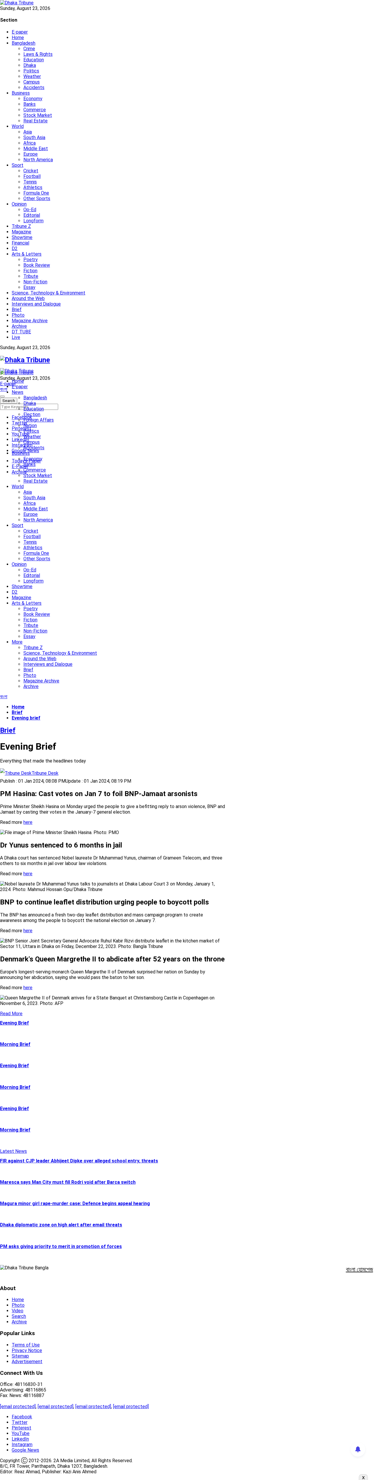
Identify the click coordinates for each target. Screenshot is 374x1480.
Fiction (30, 270)
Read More (11, 1013)
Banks (29, 104)
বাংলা (3, 389)
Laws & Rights (38, 54)
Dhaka (29, 65)
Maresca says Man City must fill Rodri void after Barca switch (68, 1182)
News (17, 392)
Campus (31, 82)
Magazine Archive (30, 320)
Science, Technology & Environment (48, 293)
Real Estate (35, 121)
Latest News (13, 1151)
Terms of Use (26, 1345)
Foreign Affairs (38, 420)
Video (17, 1310)
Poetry (30, 259)
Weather (32, 76)
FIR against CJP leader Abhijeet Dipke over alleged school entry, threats (79, 1161)
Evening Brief (14, 1023)
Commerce (34, 109)
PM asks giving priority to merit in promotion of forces (61, 1246)
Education (33, 60)
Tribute (30, 276)
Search (19, 1316)
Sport (17, 165)
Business (21, 93)
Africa (29, 143)
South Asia (34, 137)
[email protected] (18, 1406)
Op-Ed (29, 209)
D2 (15, 248)
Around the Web (28, 298)
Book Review (36, 265)
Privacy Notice (27, 1350)
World (18, 126)
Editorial (31, 215)
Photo (18, 315)
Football (32, 176)
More (17, 642)
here (27, 822)
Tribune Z (21, 226)
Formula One (36, 193)
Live (16, 337)
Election (31, 414)
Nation (30, 425)
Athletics (32, 187)
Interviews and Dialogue (36, 304)
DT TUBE (21, 332)
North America (38, 159)
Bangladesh (23, 43)
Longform (33, 220)
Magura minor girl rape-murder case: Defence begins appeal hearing (75, 1203)
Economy (32, 98)
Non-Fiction (35, 282)
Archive (19, 326)
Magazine (21, 232)
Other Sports (36, 198)
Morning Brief (15, 1044)
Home (18, 37)
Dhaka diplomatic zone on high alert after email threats (61, 1225)
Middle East (35, 148)
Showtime (22, 237)
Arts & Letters (26, 254)
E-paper (20, 32)
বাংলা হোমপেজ (359, 1269)
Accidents (33, 87)
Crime (29, 48)
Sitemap (20, 1356)
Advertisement (27, 1361)
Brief (17, 309)
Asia (27, 132)
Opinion (19, 204)
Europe (30, 154)
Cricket (30, 171)
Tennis (30, 182)
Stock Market (37, 115)
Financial (20, 243)
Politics (31, 71)
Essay (29, 287)
